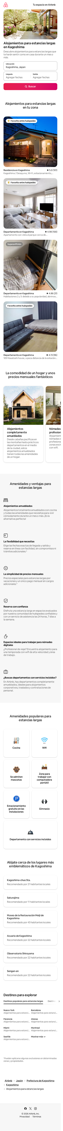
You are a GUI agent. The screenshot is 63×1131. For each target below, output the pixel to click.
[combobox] (30, 67)
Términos (36, 1116)
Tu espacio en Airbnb (44, 4)
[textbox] (17, 77)
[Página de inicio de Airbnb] (6, 4)
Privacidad (25, 1116)
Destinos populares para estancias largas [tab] (23, 1001)
